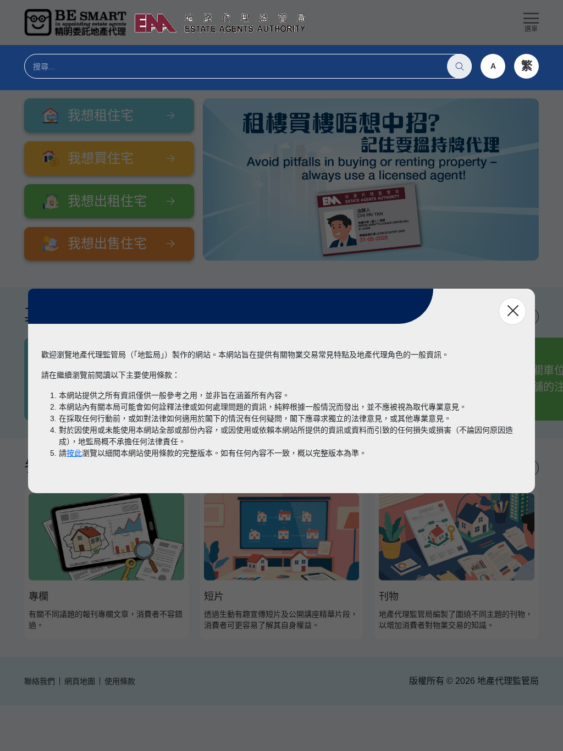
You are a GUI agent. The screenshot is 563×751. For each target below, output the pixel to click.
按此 (74, 453)
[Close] (512, 311)
